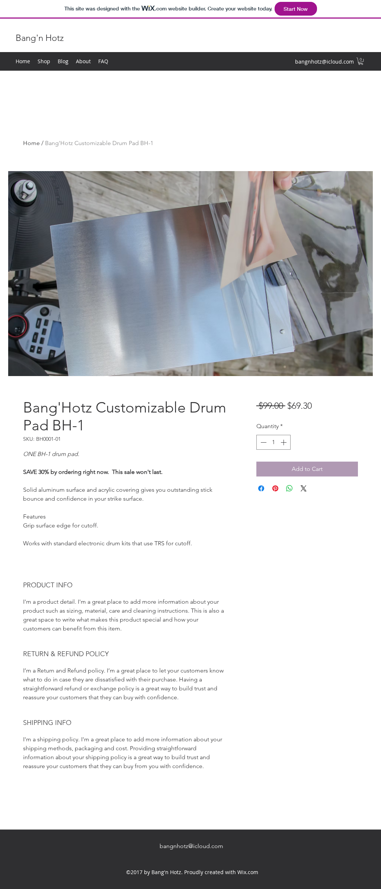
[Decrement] (262, 442)
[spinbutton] (273, 442)
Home (31, 143)
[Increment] (284, 442)
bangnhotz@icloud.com (324, 61)
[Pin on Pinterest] (275, 488)
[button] (360, 61)
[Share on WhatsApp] (289, 488)
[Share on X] (303, 488)
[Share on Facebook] (261, 488)
